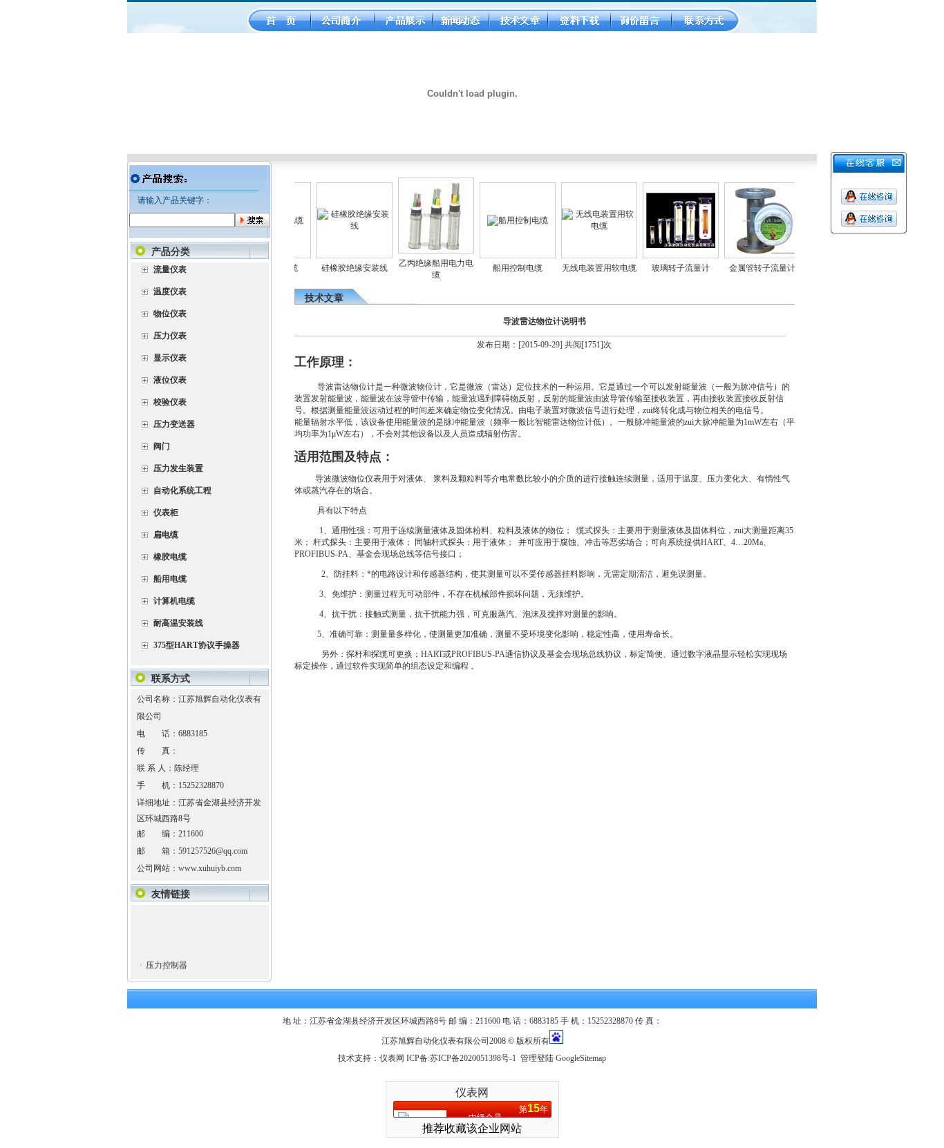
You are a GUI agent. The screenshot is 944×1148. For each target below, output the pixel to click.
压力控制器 (166, 957)
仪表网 (391, 1058)
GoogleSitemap (581, 1058)
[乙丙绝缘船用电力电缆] (421, 247)
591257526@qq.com (212, 851)
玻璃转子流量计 (666, 268)
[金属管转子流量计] (747, 252)
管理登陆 (537, 1058)
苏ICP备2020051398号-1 (473, 1058)
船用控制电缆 (503, 268)
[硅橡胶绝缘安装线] (340, 226)
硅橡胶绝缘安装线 (340, 268)
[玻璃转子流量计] (666, 245)
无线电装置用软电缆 (584, 268)
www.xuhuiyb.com (209, 868)
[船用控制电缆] (503, 220)
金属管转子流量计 (748, 268)
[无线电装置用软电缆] (584, 226)
